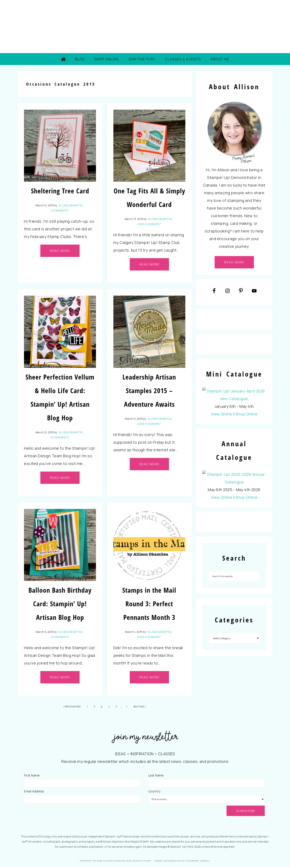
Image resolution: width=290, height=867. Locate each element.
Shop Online (246, 413)
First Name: (32, 775)
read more (234, 262)
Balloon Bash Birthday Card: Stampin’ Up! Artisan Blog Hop (60, 603)
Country (154, 791)
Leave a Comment (149, 224)
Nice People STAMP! (145, 26)
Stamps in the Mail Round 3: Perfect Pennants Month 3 (149, 603)
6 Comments (59, 637)
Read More (60, 251)
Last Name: (156, 775)
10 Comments (59, 437)
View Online (221, 413)
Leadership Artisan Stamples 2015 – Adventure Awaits (149, 390)
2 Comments (59, 210)
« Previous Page (72, 706)
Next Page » (140, 706)
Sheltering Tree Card (60, 190)
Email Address (34, 791)
